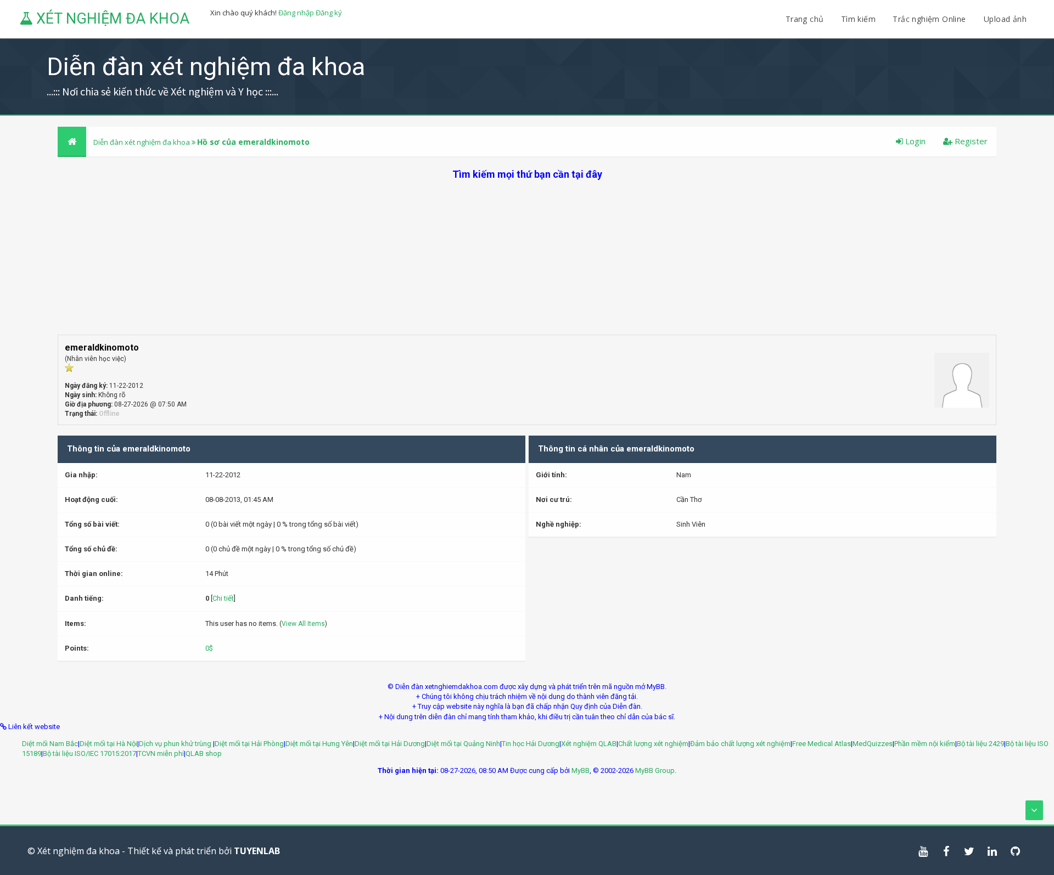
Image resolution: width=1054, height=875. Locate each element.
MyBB (580, 770)
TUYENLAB (257, 851)
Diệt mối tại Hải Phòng (249, 743)
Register (970, 141)
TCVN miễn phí (161, 753)
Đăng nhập (296, 13)
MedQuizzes (873, 743)
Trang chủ (805, 19)
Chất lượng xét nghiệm (653, 743)
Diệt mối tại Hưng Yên (319, 743)
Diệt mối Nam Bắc (50, 743)
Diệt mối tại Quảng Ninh (463, 743)
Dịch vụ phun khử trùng (176, 743)
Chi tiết (223, 598)
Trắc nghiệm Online (930, 19)
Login (914, 141)
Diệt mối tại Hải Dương (390, 743)
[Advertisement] (527, 258)
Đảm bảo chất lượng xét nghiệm (740, 743)
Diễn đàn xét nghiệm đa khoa (142, 142)
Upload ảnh (1005, 19)
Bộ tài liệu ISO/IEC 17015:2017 (89, 753)
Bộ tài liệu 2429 (980, 743)
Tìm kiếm (858, 19)
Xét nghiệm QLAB (588, 743)
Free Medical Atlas (821, 743)
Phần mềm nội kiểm (924, 743)
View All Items (303, 624)
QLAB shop (204, 753)
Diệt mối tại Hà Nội (108, 743)
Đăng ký (329, 13)
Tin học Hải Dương (530, 743)
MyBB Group (655, 770)
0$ (209, 648)
